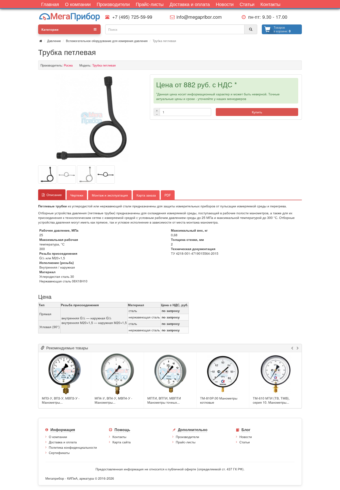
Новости (245, 436)
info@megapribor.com (198, 16)
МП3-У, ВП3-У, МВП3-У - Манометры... (61, 400)
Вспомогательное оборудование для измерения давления (107, 41)
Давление (54, 41)
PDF (167, 195)
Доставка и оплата (63, 442)
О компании (58, 436)
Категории (50, 29)
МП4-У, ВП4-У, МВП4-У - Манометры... (113, 400)
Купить (257, 112)
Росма (68, 65)
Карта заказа (146, 195)
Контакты (119, 436)
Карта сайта (121, 442)
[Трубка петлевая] (92, 118)
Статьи (244, 442)
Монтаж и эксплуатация (110, 195)
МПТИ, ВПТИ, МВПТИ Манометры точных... (164, 400)
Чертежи (76, 195)
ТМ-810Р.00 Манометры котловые (218, 400)
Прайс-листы (185, 442)
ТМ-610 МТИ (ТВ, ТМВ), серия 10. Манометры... (271, 400)
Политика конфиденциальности (73, 447)
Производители (187, 436)
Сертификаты (59, 452)
